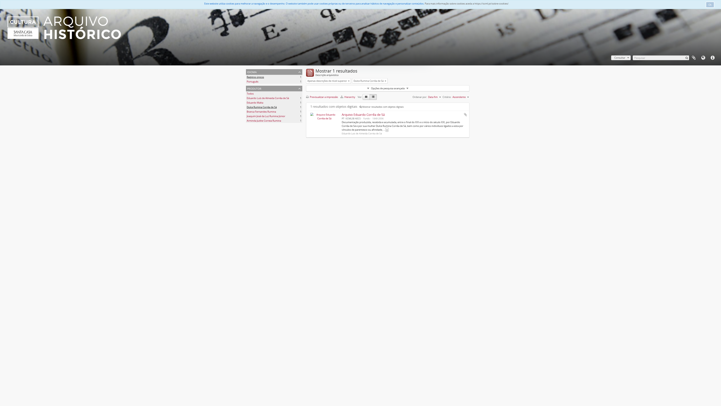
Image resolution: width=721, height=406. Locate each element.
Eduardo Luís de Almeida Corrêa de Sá (268, 98)
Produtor (254, 88)
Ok (710, 4)
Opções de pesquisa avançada (388, 88)
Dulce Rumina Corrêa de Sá (262, 107)
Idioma (703, 58)
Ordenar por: (420, 97)
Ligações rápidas (712, 58)
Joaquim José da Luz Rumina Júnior (266, 116)
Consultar (619, 57)
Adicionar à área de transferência (465, 115)
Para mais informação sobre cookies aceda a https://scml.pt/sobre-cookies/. (467, 3)
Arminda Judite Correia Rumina (264, 120)
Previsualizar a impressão (323, 97)
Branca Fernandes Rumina (261, 111)
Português (252, 81)
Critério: (447, 97)
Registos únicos (255, 77)
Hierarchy (350, 97)
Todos (250, 93)
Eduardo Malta (255, 102)
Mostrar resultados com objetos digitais (383, 106)
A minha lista (693, 58)
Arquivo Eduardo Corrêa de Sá (363, 115)
